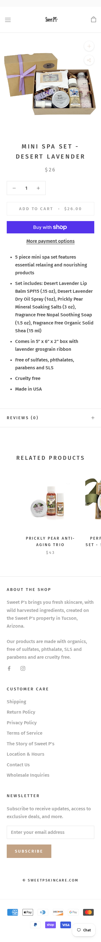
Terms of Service (24, 733)
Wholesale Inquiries (28, 775)
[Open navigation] (8, 19)
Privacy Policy (22, 723)
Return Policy (21, 712)
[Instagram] (22, 668)
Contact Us (18, 765)
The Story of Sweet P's (30, 744)
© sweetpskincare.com (50, 880)
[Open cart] (93, 19)
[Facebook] (9, 668)
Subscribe (29, 851)
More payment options (50, 241)
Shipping (16, 702)
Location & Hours (25, 754)
